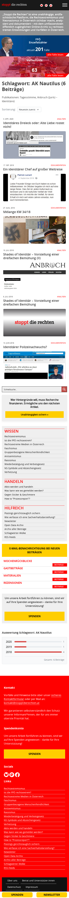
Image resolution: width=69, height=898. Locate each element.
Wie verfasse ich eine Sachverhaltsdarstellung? (29, 517)
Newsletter (10, 521)
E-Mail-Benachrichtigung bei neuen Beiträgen (34, 550)
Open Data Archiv (13, 525)
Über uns (12, 880)
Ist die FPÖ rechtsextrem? (18, 440)
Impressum (32, 886)
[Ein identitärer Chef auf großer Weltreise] (34, 187)
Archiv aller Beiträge (15, 529)
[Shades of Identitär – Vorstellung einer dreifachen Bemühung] (34, 322)
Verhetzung (10, 472)
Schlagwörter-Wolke (15, 533)
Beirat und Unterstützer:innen (38, 880)
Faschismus (10, 448)
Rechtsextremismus (15, 436)
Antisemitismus (12, 456)
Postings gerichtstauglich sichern (22, 513)
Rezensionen (34, 584)
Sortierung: (9, 109)
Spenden (35, 616)
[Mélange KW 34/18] (34, 230)
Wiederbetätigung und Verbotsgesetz (24, 464)
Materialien (34, 577)
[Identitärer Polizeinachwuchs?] (34, 365)
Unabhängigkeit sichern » (34, 414)
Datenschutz (14, 886)
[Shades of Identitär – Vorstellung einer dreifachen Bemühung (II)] (34, 276)
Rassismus (10, 460)
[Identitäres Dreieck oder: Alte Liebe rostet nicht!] (34, 145)
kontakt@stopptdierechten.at (21, 703)
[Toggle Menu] (64, 4)
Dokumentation (58, 165)
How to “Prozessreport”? (17, 498)
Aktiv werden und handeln (18, 486)
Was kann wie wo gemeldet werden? (23, 490)
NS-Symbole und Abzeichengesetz (22, 468)
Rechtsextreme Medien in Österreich (24, 444)
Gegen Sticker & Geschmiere (19, 494)
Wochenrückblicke (34, 562)
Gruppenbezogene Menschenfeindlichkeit (27, 452)
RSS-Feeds (10, 537)
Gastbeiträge (34, 570)
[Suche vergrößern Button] (64, 389)
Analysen (61, 119)
